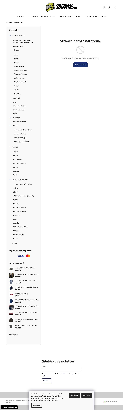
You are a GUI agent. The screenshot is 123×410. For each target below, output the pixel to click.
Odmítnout (74, 395)
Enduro (15, 231)
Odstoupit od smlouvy (9, 407)
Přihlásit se (46, 381)
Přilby (16, 90)
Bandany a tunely (20, 82)
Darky (16, 86)
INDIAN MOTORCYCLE (19, 35)
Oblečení (16, 98)
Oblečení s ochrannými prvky (23, 196)
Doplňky (16, 171)
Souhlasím (86, 395)
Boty (15, 219)
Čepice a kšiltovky (20, 74)
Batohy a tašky (18, 235)
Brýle (15, 114)
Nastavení (36, 405)
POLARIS (15, 147)
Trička (16, 59)
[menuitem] (23, 16)
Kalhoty (16, 204)
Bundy (15, 200)
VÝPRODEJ (16, 50)
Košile (16, 63)
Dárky (15, 125)
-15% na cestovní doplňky (22, 184)
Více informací (52, 400)
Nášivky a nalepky (20, 70)
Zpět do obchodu (80, 65)
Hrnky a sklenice (20, 134)
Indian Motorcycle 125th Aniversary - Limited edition (23, 41)
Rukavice (17, 94)
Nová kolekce (18, 46)
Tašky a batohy (19, 78)
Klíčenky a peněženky (22, 142)
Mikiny (16, 55)
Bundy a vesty (19, 66)
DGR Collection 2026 (20, 227)
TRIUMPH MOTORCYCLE (20, 180)
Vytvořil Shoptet (111, 401)
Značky (14, 243)
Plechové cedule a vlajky (23, 130)
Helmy (15, 167)
